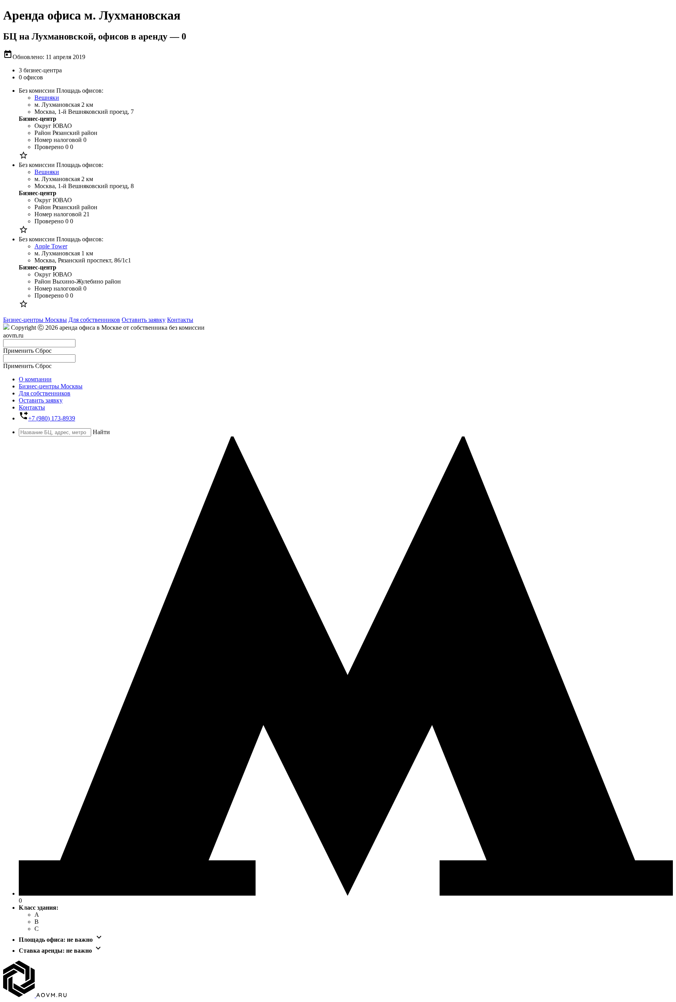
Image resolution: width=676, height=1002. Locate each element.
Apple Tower (50, 246)
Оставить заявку (143, 319)
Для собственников (94, 319)
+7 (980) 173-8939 (51, 418)
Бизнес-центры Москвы (35, 319)
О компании (35, 379)
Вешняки (46, 97)
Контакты (180, 319)
